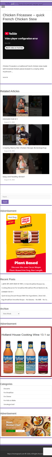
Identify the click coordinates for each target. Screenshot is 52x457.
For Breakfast (8, 393)
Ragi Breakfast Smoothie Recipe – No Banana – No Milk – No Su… (25, 300)
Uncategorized (9, 404)
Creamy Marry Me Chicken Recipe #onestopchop (24, 147)
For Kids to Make (10, 400)
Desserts (7, 389)
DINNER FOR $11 (10, 119)
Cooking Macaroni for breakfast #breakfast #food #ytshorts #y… (25, 288)
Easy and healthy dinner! (14, 176)
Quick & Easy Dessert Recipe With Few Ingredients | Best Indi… (24, 296)
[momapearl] (26, 3)
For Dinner (7, 396)
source (5, 77)
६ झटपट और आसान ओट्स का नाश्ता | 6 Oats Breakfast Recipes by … (24, 284)
